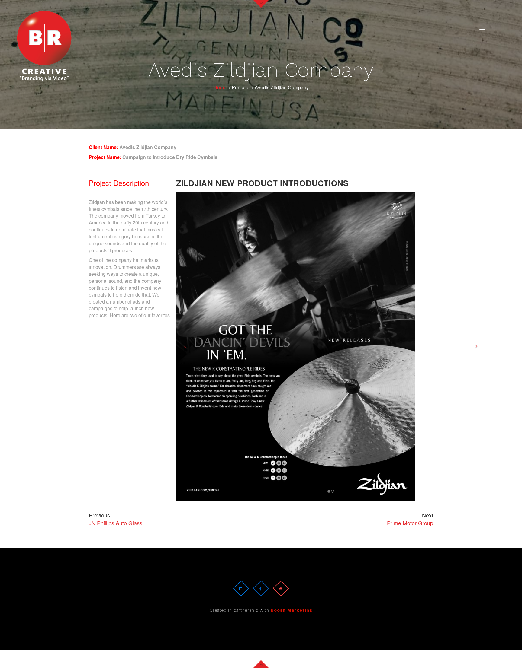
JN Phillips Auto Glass (115, 519)
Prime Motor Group (410, 519)
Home (220, 87)
